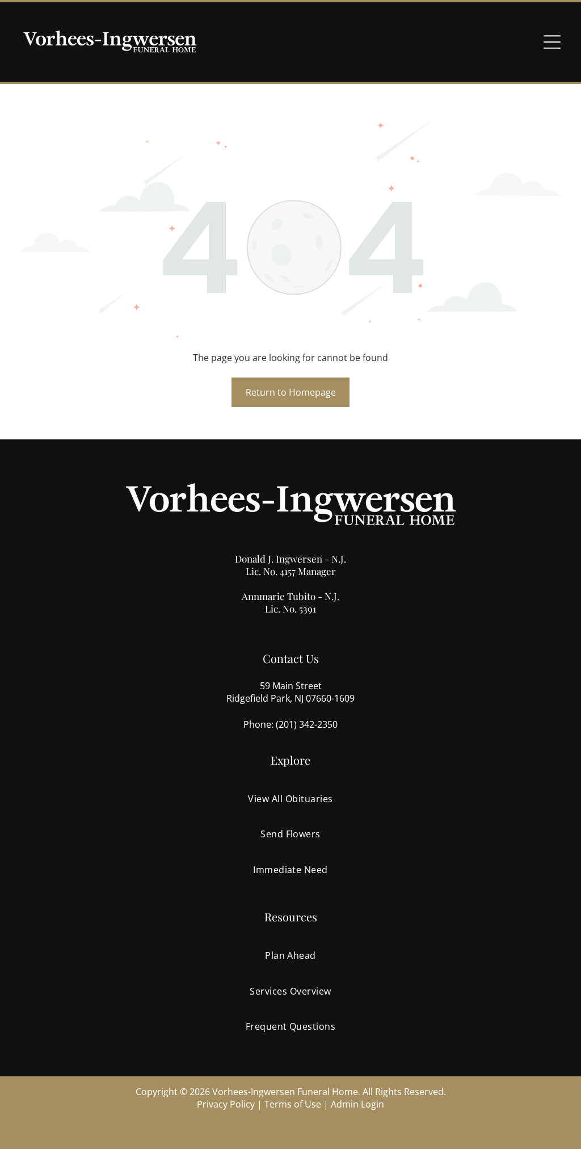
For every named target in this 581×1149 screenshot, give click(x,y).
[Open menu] (552, 42)
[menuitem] (290, 798)
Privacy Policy (226, 1104)
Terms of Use (292, 1104)
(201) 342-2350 (307, 724)
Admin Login (357, 1104)
